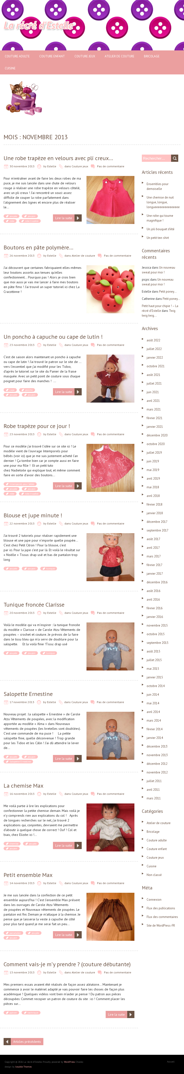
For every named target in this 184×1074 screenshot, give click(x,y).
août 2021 (153, 375)
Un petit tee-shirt (158, 238)
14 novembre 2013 (22, 883)
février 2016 (154, 608)
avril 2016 (153, 599)
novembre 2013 (157, 755)
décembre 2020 (157, 435)
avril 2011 (153, 790)
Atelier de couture (119, 56)
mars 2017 (154, 556)
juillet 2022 (154, 349)
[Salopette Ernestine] (110, 714)
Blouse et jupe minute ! (33, 515)
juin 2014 (153, 695)
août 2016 (153, 591)
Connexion (154, 900)
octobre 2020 (156, 444)
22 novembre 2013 (22, 523)
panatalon (15, 933)
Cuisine (10, 68)
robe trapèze (31, 221)
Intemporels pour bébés (22, 484)
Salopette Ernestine (28, 694)
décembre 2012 (157, 764)
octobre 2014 (156, 686)
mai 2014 (153, 703)
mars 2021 (154, 409)
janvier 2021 (155, 427)
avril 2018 (153, 496)
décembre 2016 (157, 582)
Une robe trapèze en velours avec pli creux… (58, 158)
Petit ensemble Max (28, 875)
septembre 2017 (157, 530)
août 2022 (153, 340)
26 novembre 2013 (22, 255)
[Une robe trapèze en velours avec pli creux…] (110, 178)
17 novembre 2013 (22, 702)
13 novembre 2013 (22, 972)
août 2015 (153, 651)
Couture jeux (85, 56)
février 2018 (154, 504)
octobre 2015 (156, 634)
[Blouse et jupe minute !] (110, 535)
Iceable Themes (23, 1066)
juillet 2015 (154, 660)
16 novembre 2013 (22, 794)
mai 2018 (153, 487)
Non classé (154, 875)
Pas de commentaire (110, 166)
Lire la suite (63, 218)
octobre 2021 (156, 366)
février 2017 (154, 565)
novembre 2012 (157, 772)
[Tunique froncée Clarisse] (110, 625)
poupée (13, 216)
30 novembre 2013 (22, 166)
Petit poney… (168, 292)
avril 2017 (153, 548)
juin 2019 (153, 461)
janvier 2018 (155, 513)
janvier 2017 (155, 574)
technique (33, 1012)
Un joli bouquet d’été (160, 229)
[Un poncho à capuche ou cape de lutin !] (110, 357)
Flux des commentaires (162, 917)
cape (12, 390)
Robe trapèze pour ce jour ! (37, 426)
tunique (50, 568)
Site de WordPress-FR (161, 925)
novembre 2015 (157, 625)
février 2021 (154, 418)
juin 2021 (153, 392)
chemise (14, 843)
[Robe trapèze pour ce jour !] (110, 446)
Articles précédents (27, 1041)
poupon (31, 216)
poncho (29, 390)
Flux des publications (161, 908)
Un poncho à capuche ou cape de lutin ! (53, 336)
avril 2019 (153, 479)
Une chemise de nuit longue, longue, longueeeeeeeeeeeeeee (163, 202)
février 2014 (154, 729)
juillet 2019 (154, 453)
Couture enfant (52, 56)
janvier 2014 (155, 738)
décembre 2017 (157, 522)
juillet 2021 (154, 383)
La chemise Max (23, 785)
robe (12, 221)
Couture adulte (17, 56)
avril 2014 (153, 712)
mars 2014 (154, 720)
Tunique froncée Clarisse (34, 604)
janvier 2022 (155, 358)
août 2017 (153, 539)
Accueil (170, 1061)
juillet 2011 (154, 781)
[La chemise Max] (110, 806)
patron (13, 1012)
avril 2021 (153, 401)
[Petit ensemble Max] (110, 895)
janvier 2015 (155, 677)
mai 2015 (153, 669)
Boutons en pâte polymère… (38, 247)
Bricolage (152, 56)
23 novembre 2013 (22, 345)
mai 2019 (153, 470)
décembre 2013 (157, 746)
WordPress (69, 1061)
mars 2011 (154, 798)
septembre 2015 (157, 643)
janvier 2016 (155, 617)
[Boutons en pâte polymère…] (110, 267)
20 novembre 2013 (22, 613)
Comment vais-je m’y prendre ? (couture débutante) (67, 964)
